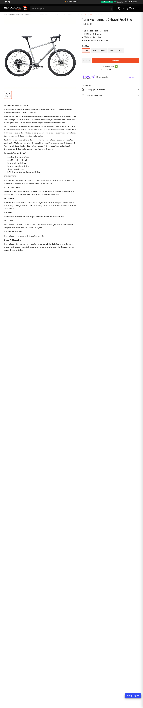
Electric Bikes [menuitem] (17, 15)
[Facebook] (6, 1)
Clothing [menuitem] (56, 15)
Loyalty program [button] (133, 696)
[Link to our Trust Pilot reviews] (112, 2)
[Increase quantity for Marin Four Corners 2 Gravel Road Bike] (89, 60)
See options (132, 77)
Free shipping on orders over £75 (95, 89)
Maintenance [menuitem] (68, 15)
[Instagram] (9, 1)
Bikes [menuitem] (6, 15)
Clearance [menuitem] (88, 15)
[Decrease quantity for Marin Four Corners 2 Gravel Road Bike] (83, 60)
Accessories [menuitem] (44, 15)
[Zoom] (72, 21)
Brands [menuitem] (79, 15)
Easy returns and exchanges (94, 95)
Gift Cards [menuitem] (98, 15)
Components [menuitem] (31, 15)
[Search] (110, 8)
